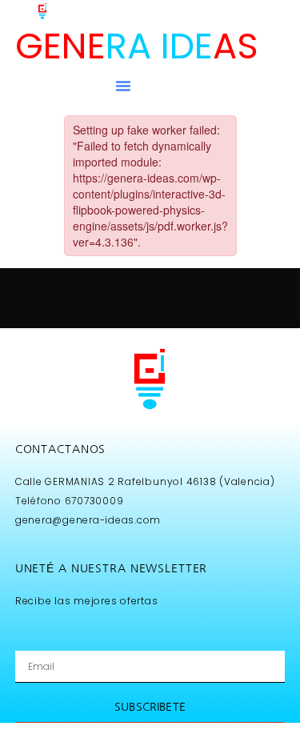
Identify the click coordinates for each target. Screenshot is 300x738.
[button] (123, 86)
